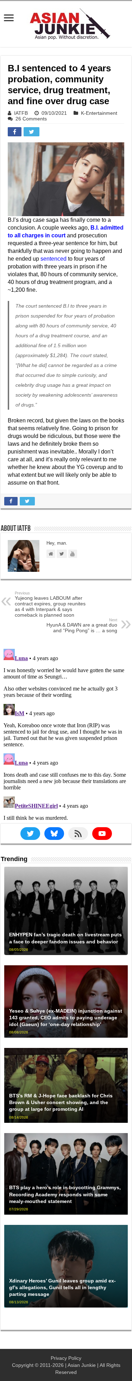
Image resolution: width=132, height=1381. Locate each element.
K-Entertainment (99, 113)
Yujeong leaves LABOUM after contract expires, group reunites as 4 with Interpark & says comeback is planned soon (50, 604)
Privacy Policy (66, 1358)
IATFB (21, 113)
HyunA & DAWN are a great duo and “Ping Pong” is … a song (81, 625)
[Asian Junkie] (66, 22)
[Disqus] (66, 734)
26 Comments (31, 118)
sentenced (53, 259)
